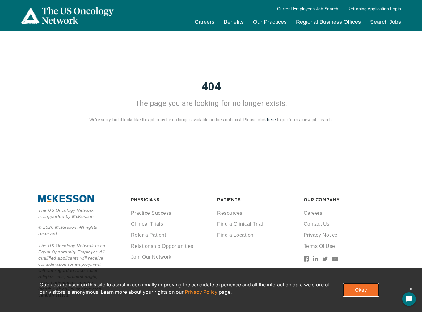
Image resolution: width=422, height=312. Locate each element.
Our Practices (270, 22)
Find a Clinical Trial (240, 224)
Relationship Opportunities (162, 246)
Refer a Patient (148, 235)
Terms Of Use (319, 246)
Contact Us (317, 224)
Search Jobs (385, 22)
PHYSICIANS (145, 199)
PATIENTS (229, 199)
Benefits (234, 22)
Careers (204, 22)
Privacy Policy (201, 292)
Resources (230, 213)
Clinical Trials (147, 224)
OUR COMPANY (322, 199)
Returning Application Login (374, 8)
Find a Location (235, 235)
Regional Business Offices (328, 22)
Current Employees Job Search (307, 8)
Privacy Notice (321, 235)
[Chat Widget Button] (409, 299)
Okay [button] (361, 290)
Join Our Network (151, 257)
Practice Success (151, 213)
